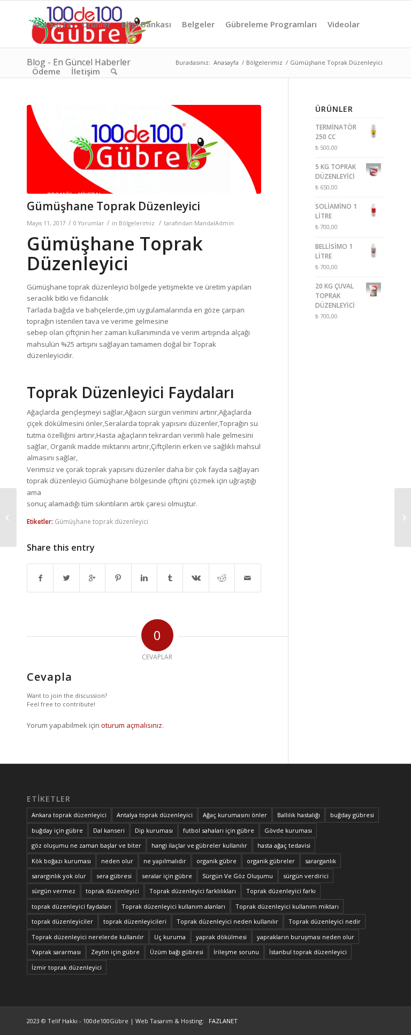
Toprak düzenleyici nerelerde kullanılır (88, 937)
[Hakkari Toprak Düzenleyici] (402, 517)
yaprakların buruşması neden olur (305, 937)
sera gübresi (114, 876)
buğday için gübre (57, 830)
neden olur (117, 861)
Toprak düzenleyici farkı (281, 891)
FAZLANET (222, 1021)
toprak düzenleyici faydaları (71, 906)
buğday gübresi (352, 815)
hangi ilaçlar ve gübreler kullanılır (199, 845)
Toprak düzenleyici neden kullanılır (227, 921)
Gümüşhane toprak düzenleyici (101, 521)
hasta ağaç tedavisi (283, 845)
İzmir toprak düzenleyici (67, 967)
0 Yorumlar (88, 223)
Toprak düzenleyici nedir (324, 921)
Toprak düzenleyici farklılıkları (192, 891)
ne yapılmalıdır (164, 861)
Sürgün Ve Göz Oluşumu (237, 876)
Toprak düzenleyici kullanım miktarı (287, 906)
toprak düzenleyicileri (134, 921)
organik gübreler (271, 861)
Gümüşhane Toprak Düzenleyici (113, 206)
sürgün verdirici (306, 876)
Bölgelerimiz (137, 223)
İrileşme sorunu (236, 952)
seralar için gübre (167, 876)
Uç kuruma (170, 937)
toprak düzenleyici (112, 891)
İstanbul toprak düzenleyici (308, 952)
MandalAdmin (214, 223)
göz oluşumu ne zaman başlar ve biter (86, 845)
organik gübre (216, 861)
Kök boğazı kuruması (61, 861)
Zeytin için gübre (115, 952)
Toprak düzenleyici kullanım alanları (173, 906)
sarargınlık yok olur (59, 876)
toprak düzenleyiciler (62, 921)
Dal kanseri (109, 830)
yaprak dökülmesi (221, 937)
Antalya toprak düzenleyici (155, 815)
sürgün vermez (53, 891)
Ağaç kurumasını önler (235, 815)
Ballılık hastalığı (298, 815)
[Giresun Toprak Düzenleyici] (8, 517)
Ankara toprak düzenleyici (69, 815)
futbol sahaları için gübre (218, 830)
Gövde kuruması (288, 830)
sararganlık (320, 861)
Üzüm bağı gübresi (176, 952)
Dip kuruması (154, 830)
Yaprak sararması (56, 952)
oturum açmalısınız (131, 725)
